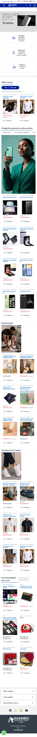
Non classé (13, 195)
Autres (4, 584)
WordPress (10, 584)
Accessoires (7, 132)
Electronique (6, 195)
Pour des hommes (29, 94)
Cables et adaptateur (25, 417)
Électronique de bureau (26, 385)
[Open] (3, 5)
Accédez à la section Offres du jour (11, 91)
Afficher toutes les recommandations (23, 579)
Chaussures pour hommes (10, 95)
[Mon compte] (30, 5)
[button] (7, 120)
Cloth (21, 94)
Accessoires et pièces (22, 132)
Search (26, 5)
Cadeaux (26, 616)
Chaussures (6, 94)
